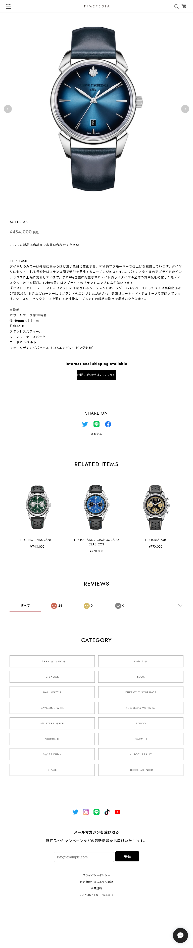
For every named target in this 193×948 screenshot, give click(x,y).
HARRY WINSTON (52, 661)
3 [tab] (101, 210)
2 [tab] (96, 210)
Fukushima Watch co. (141, 708)
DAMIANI (140, 661)
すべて (25, 605)
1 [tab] (91, 210)
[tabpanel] (96, 109)
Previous (8, 109)
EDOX (141, 677)
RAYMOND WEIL (52, 708)
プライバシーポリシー (96, 875)
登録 (127, 856)
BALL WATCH (52, 692)
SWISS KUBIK (52, 754)
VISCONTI (52, 739)
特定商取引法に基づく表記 (96, 882)
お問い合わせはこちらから (96, 375)
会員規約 (96, 888)
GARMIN (141, 739)
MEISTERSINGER (52, 723)
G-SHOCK (52, 677)
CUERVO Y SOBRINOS (140, 692)
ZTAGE (52, 770)
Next (185, 109)
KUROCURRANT (141, 754)
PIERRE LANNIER (141, 770)
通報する (96, 434)
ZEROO (141, 723)
